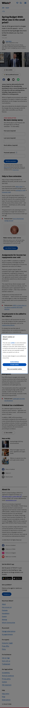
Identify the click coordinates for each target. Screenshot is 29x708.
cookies (13, 343)
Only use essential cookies (14, 369)
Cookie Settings (14, 362)
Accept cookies (14, 364)
